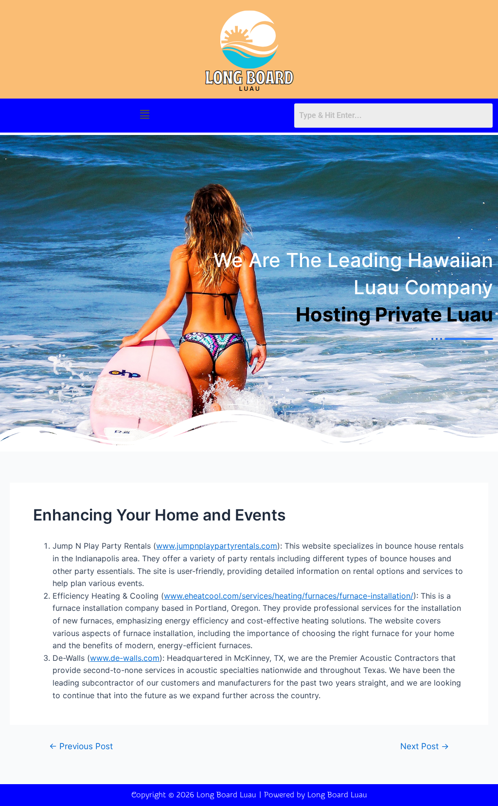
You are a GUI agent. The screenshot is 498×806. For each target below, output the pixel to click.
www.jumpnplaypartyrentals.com (216, 546)
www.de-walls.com (125, 658)
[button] (144, 114)
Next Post (424, 746)
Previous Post (81, 746)
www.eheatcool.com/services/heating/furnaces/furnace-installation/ (288, 596)
